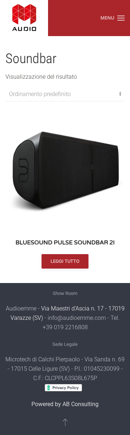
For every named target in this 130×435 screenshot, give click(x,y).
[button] (112, 18)
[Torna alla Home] (24, 18)
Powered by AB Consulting (65, 404)
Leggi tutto (65, 261)
